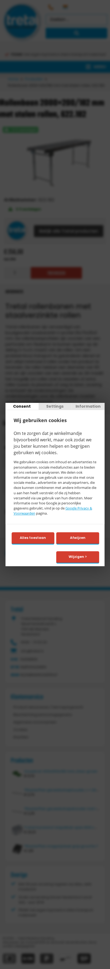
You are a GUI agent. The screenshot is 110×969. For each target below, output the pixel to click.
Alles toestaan (33, 538)
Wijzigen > (78, 556)
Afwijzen (77, 538)
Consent (22, 406)
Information (88, 406)
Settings (55, 406)
